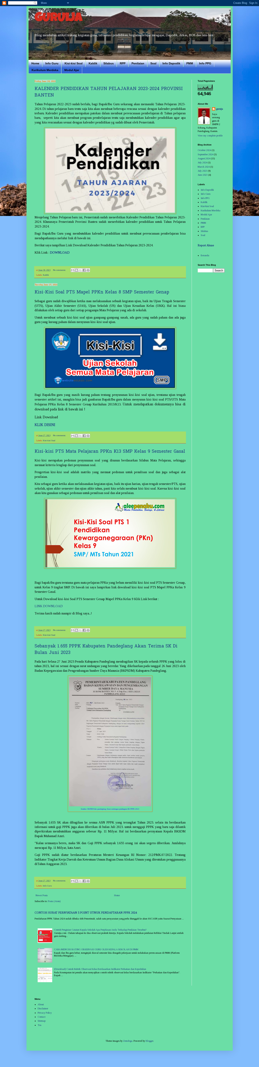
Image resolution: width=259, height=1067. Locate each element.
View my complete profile (210, 135)
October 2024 (204, 150)
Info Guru (51, 63)
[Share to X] (80, 270)
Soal (153, 63)
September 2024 (205, 154)
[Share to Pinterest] (88, 270)
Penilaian (138, 63)
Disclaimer (43, 1008)
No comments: (59, 270)
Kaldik (93, 63)
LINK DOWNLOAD (49, 606)
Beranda (205, 255)
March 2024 (204, 166)
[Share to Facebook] (84, 270)
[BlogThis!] (76, 270)
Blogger (149, 1040)
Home (35, 63)
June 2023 (203, 174)
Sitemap (42, 1020)
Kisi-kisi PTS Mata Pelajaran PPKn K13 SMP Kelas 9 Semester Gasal (110, 451)
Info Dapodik (171, 63)
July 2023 (202, 170)
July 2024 (202, 162)
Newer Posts (42, 895)
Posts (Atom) (54, 901)
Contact (41, 1016)
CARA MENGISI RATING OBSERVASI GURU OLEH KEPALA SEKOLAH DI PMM (96, 949)
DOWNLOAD (60, 252)
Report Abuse (206, 245)
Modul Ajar (71, 70)
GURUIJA (58, 19)
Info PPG (205, 63)
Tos (39, 1025)
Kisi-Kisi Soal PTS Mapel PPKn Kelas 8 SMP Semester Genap (102, 292)
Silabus (108, 63)
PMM (189, 63)
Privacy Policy (45, 1012)
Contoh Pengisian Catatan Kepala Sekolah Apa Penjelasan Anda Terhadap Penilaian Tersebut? (100, 929)
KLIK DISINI (45, 425)
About (41, 1004)
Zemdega (127, 1040)
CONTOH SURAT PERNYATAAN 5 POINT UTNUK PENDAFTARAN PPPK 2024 (86, 912)
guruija (219, 108)
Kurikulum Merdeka (45, 70)
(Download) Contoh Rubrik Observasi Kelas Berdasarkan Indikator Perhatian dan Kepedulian (100, 969)
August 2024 (204, 158)
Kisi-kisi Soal (74, 63)
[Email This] (73, 270)
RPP (122, 63)
